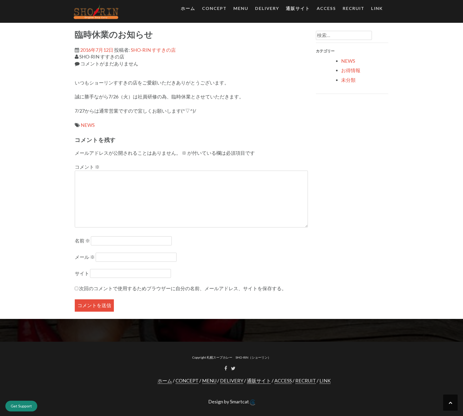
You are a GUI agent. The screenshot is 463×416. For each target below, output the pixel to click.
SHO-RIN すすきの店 (153, 50)
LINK (377, 8)
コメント (87, 167)
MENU (240, 8)
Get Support (21, 406)
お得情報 (350, 70)
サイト (82, 273)
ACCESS (326, 8)
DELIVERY (267, 8)
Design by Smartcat (229, 401)
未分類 (348, 80)
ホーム (188, 8)
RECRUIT (353, 8)
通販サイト (298, 8)
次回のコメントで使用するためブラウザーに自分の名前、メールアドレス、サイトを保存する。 (182, 288)
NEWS (88, 125)
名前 (82, 241)
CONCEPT (214, 8)
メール (85, 257)
